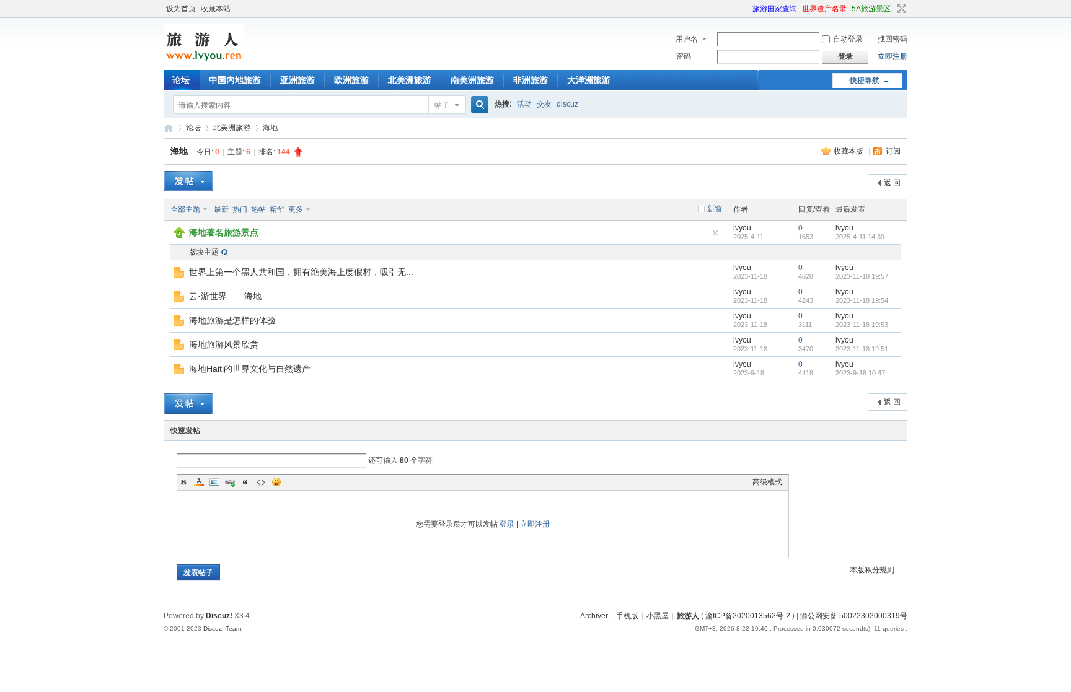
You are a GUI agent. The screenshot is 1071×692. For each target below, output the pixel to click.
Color (199, 482)
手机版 (627, 615)
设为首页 (181, 8)
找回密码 (892, 39)
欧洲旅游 (351, 80)
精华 (277, 209)
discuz (567, 104)
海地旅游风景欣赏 (223, 344)
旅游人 (169, 128)
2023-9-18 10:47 (860, 373)
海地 (270, 127)
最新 (221, 209)
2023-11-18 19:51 (861, 349)
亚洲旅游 (297, 80)
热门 (239, 209)
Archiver (594, 615)
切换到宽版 (900, 8)
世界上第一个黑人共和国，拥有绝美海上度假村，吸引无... (301, 272)
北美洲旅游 (409, 80)
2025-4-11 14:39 (859, 236)
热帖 (258, 209)
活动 (524, 104)
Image (214, 482)
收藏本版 (849, 151)
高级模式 (767, 482)
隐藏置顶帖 (715, 233)
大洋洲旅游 (588, 80)
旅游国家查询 (774, 8)
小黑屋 (657, 615)
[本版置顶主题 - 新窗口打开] (179, 235)
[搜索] (478, 105)
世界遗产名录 (824, 8)
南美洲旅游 (472, 80)
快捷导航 (864, 80)
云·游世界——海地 (225, 296)
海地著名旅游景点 (223, 232)
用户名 (687, 39)
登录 (507, 524)
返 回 (892, 182)
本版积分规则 (872, 570)
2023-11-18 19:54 (861, 300)
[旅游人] (204, 62)
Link (230, 482)
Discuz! (219, 615)
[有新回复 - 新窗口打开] (179, 275)
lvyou (742, 228)
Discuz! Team (222, 628)
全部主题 (185, 209)
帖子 (441, 105)
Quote (245, 482)
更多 (295, 209)
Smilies (276, 482)
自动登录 (848, 39)
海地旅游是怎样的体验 (232, 320)
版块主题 (204, 252)
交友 (544, 104)
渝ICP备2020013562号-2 (747, 615)
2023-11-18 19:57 (861, 276)
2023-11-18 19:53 (861, 324)
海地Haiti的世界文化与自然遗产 (250, 369)
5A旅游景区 (871, 8)
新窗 (714, 208)
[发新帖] (188, 181)
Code (261, 482)
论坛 (181, 80)
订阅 (893, 151)
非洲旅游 (530, 80)
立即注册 (892, 56)
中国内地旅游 (235, 80)
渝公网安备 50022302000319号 (853, 615)
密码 (683, 56)
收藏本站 (216, 8)
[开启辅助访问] (747, 8)
